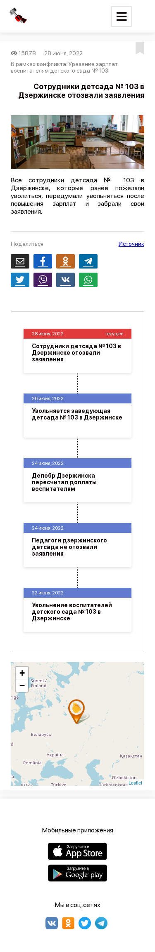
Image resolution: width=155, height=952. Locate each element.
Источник (131, 243)
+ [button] (22, 673)
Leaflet (135, 782)
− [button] (22, 685)
